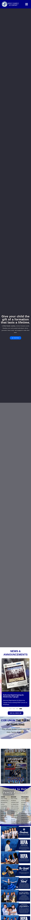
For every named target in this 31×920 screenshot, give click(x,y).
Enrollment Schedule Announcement (10, 696)
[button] (10, 706)
